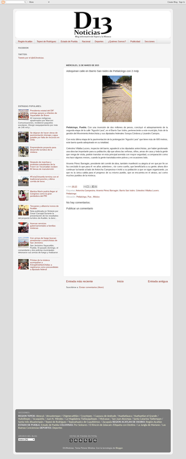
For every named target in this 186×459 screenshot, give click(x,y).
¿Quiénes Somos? (117, 41)
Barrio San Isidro (127, 190)
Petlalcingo (71, 194)
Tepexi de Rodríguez (46, 41)
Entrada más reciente (79, 281)
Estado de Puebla (69, 41)
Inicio (120, 281)
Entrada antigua (158, 281)
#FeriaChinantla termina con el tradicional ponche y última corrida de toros (44, 179)
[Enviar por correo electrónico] (84, 186)
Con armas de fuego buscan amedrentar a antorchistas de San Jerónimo (43, 240)
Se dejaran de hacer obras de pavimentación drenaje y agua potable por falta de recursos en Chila (44, 136)
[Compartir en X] (90, 186)
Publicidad (135, 41)
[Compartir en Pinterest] (95, 186)
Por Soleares (80, 425)
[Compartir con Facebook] (93, 186)
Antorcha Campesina (85, 190)
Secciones (150, 41)
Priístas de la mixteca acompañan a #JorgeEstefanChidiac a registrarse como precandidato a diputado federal (44, 265)
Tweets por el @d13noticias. (31, 58)
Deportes (99, 41)
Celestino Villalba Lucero (147, 190)
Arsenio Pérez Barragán (107, 190)
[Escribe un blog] (87, 186)
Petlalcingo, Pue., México (88, 197)
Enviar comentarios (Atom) (91, 287)
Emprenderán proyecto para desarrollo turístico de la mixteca (43, 149)
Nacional (86, 41)
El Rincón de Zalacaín (101, 425)
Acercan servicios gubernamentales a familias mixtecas (43, 225)
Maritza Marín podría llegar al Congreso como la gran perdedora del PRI (43, 193)
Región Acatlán (25, 41)
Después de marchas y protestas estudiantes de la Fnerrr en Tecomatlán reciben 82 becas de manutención (44, 165)
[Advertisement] (119, 52)
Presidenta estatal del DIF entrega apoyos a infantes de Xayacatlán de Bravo (43, 113)
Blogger (119, 448)
